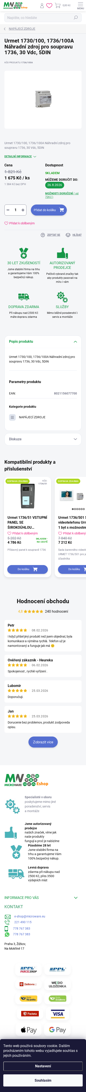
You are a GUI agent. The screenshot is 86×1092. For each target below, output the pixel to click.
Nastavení (43, 1066)
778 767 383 (19, 928)
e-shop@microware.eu (28, 916)
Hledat (76, 17)
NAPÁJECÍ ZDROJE (32, 417)
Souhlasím (43, 1080)
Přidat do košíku (45, 210)
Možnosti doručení (62, 195)
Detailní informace (18, 156)
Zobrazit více (43, 742)
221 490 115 (21, 922)
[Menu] (80, 5)
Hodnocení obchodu (43, 601)
